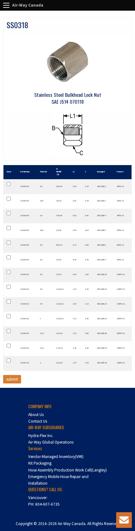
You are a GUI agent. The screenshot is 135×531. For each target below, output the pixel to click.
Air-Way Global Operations (50, 442)
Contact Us (37, 421)
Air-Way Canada (27, 5)
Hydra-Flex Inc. (40, 435)
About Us (36, 414)
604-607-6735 (47, 504)
